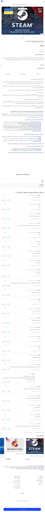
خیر (3, 200)
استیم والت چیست (17, 466)
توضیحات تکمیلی (23, 73)
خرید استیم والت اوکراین (33, 467)
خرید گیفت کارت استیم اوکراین (38, 468)
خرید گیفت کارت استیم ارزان (15, 467)
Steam (40, 51)
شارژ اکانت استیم (19, 468)
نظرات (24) (8, 73)
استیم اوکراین (35, 466)
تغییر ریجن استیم (17, 480)
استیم (39, 466)
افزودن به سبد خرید (22, 509)
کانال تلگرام (41, 482)
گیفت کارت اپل (17, 484)
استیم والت (30, 466)
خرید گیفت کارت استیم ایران (28, 468)
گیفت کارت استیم (17, 105)
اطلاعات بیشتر (34, 87)
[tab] (37, 74)
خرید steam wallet (7, 466)
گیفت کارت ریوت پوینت (16, 482)
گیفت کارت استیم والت (32, 4)
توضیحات (37, 73)
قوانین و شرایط (40, 478)
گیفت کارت (39, 4)
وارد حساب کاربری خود (28, 432)
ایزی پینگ (12, 95)
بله (8, 200)
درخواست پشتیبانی (39, 480)
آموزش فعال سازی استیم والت (22, 174)
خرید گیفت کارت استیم (25, 467)
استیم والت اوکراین (24, 466)
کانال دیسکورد (40, 484)
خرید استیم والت (41, 467)
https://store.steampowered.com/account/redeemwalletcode (33, 99)
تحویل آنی (12, 466)
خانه (43, 4)
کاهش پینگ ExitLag (17, 487)
